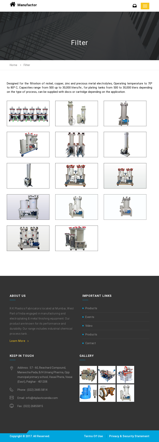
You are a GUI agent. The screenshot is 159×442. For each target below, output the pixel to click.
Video (88, 325)
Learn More (17, 340)
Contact (90, 343)
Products (91, 308)
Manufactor (27, 5)
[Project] (28, 101)
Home (13, 65)
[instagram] (88, 374)
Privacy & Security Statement (129, 436)
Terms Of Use (94, 436)
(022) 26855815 (33, 406)
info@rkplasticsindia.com (42, 397)
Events (89, 317)
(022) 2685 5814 (37, 389)
